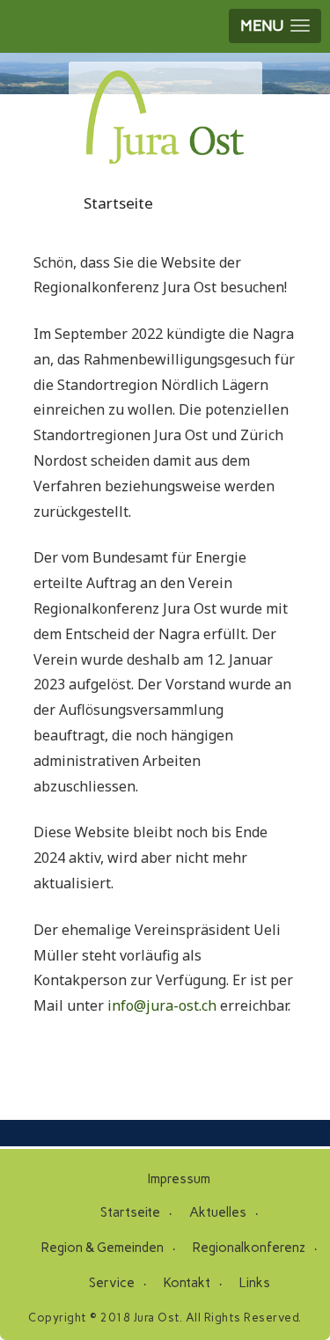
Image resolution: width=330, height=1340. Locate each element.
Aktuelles (217, 1212)
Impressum (179, 1179)
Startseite (130, 1212)
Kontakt (187, 1283)
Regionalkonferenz (249, 1247)
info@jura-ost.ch (161, 1005)
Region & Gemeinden (102, 1247)
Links (254, 1283)
